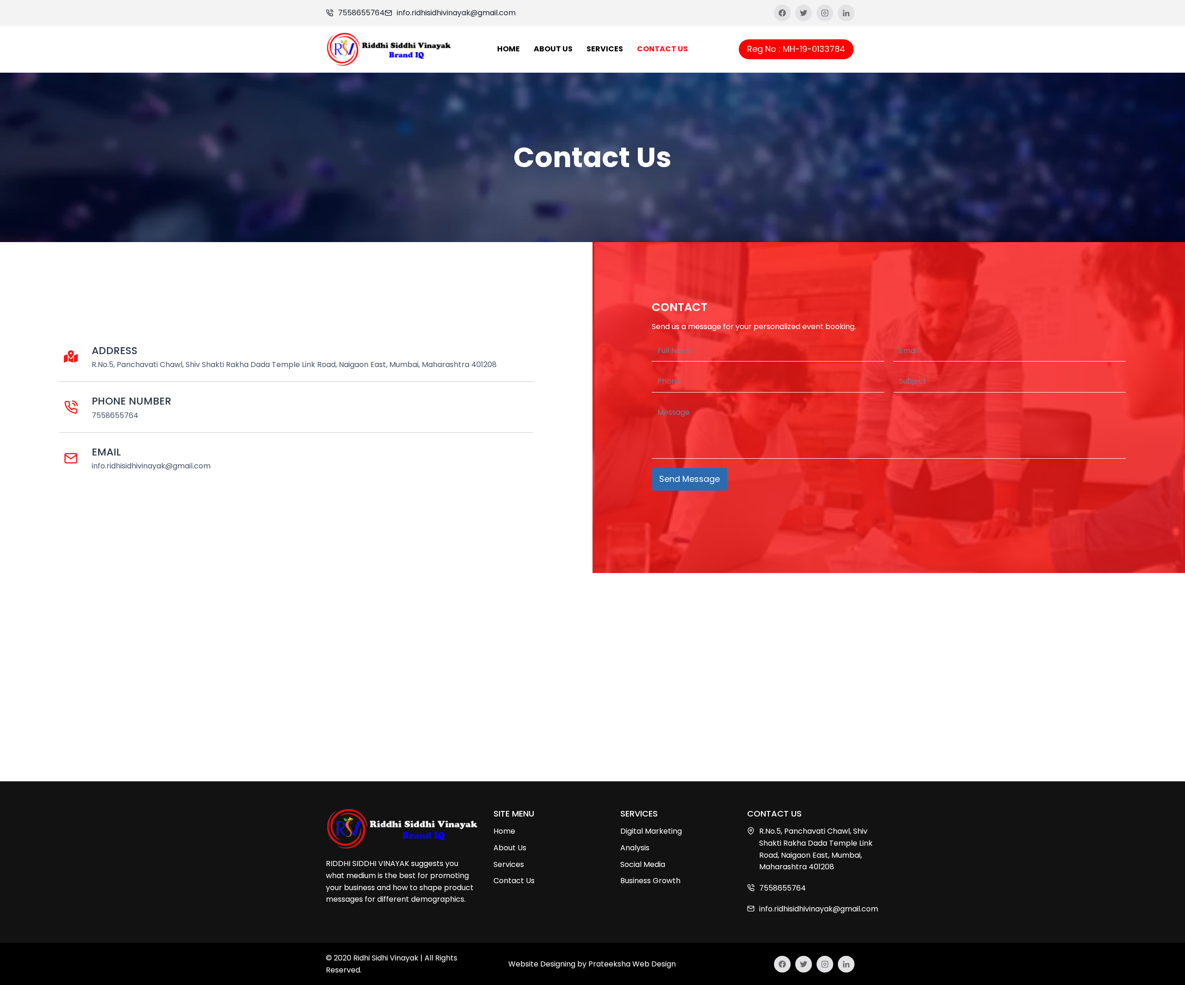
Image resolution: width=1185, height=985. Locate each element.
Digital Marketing (651, 831)
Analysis (634, 847)
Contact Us (662, 49)
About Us (553, 49)
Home (508, 49)
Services (604, 49)
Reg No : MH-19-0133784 (796, 49)
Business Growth (650, 880)
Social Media (642, 864)
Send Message (689, 479)
